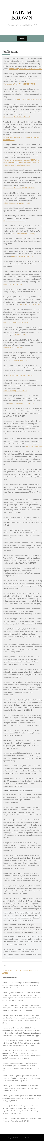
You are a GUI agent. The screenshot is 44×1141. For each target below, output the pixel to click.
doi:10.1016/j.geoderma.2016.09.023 (22, 403)
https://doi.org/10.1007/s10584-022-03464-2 (19, 188)
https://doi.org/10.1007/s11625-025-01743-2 (19, 84)
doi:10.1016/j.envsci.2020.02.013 (22, 256)
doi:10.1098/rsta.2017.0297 (19, 360)
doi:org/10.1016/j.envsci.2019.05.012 (16, 322)
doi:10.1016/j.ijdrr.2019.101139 (30, 304)
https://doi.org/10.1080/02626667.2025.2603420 (26, 69)
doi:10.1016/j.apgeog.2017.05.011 (15, 391)
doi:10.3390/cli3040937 (34, 446)
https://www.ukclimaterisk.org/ (14, 221)
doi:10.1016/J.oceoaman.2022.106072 (16, 203)
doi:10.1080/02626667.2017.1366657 (20, 375)
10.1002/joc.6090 (20, 335)
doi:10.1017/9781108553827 (13, 284)
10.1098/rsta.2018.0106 (14, 347)
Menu (22, 38)
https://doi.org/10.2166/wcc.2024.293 (16, 117)
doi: (13, 335)
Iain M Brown (22, 15)
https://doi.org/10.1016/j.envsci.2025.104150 (28, 99)
